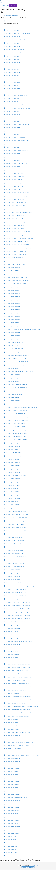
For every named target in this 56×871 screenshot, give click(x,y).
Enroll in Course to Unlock (28, 867)
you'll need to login (34, 865)
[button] (1, 1)
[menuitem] (1, 3)
